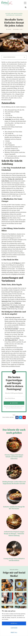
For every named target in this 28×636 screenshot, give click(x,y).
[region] (14, 622)
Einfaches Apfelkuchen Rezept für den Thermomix (14, 508)
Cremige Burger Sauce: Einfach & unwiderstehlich (14, 559)
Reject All (14, 632)
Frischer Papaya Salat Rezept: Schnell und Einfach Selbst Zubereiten (14, 457)
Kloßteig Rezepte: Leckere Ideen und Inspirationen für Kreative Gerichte (14, 483)
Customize (14, 628)
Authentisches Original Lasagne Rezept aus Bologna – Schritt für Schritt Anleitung (14, 533)
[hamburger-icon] (25, 3)
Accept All (14, 623)
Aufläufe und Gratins (11, 13)
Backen (20, 13)
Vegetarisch (18, 15)
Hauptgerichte (10, 15)
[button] (25, 7)
